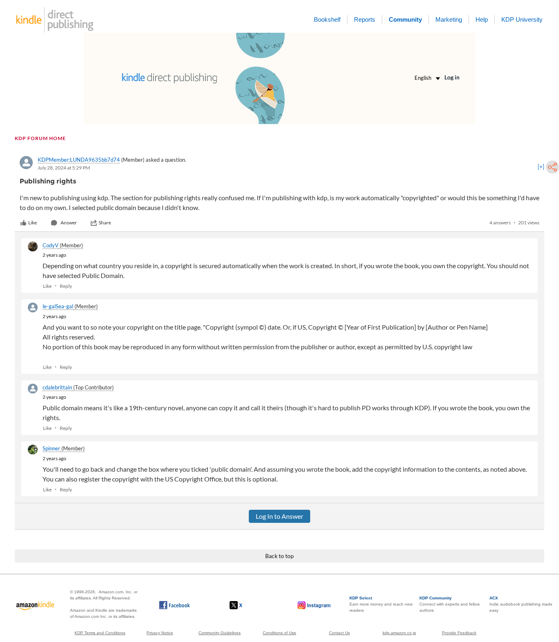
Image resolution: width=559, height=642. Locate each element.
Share (105, 222)
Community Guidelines (219, 633)
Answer (69, 222)
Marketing (448, 19)
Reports (364, 19)
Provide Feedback (459, 633)
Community (405, 19)
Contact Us (339, 633)
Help (482, 19)
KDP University (522, 19)
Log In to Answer (279, 516)
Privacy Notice (160, 633)
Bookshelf (327, 19)
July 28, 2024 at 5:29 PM (64, 168)
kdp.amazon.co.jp (399, 633)
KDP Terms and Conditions (99, 633)
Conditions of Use (279, 633)
